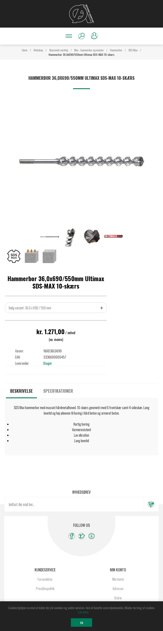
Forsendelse (45, 579)
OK (81, 622)
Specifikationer (58, 391)
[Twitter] (81, 536)
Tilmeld (151, 504)
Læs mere (83, 612)
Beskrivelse (21, 391)
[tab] (21, 390)
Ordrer (118, 597)
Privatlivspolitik (45, 588)
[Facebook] (71, 536)
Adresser (118, 588)
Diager (47, 363)
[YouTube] (91, 536)
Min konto (118, 579)
